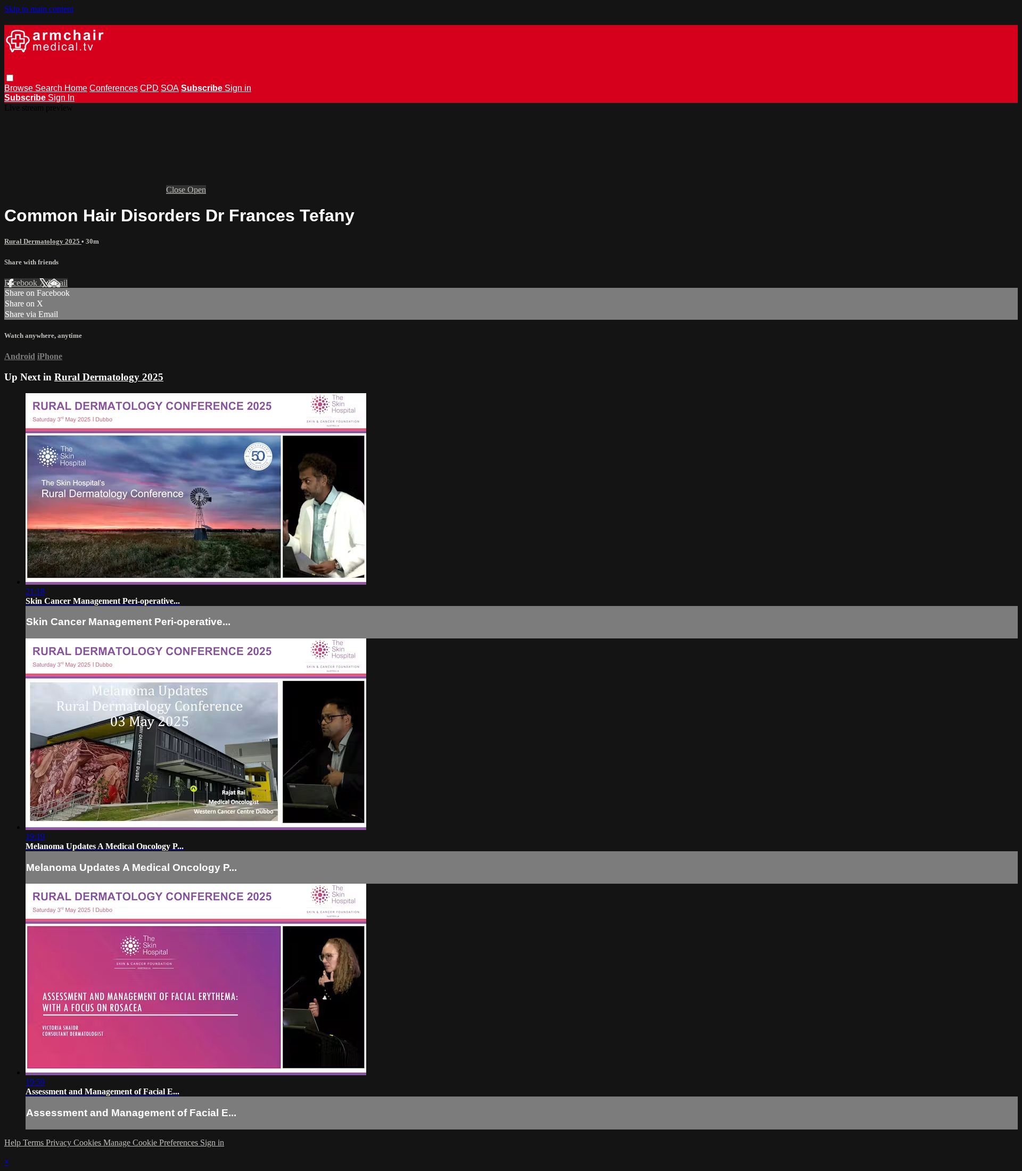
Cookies (88, 1142)
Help (13, 1142)
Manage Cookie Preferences (151, 1142)
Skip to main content (38, 8)
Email (58, 282)
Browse (19, 88)
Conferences (113, 88)
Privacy (59, 1142)
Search (49, 88)
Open (196, 189)
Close (176, 189)
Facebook (21, 282)
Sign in (238, 88)
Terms (34, 1142)
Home (75, 88)
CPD (149, 88)
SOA (170, 88)
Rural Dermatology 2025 (42, 241)
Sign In (61, 97)
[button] (9, 77)
